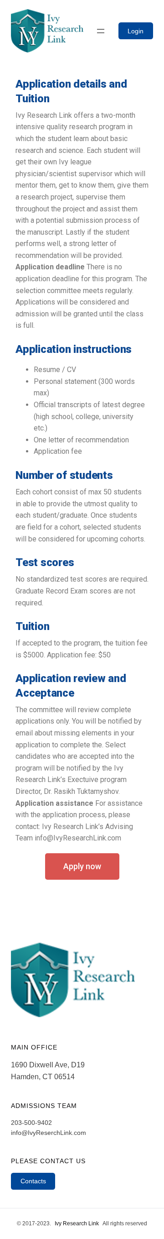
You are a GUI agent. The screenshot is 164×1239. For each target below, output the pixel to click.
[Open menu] (100, 31)
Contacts (33, 1181)
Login (136, 31)
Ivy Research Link (77, 1223)
